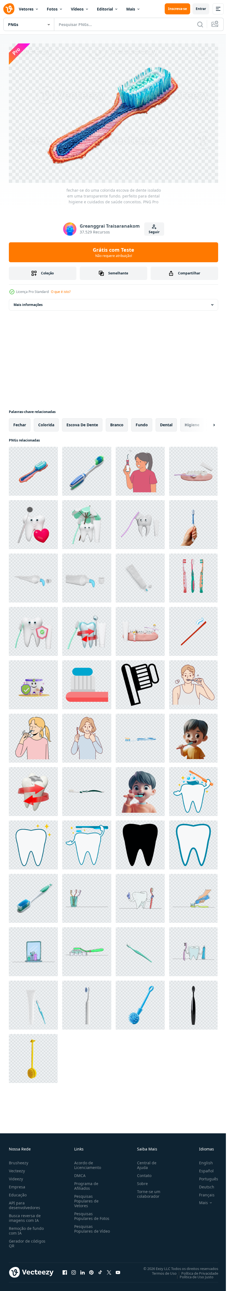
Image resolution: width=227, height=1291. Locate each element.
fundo (142, 422)
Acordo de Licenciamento (86, 1162)
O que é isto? (61, 291)
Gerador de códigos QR (27, 1241)
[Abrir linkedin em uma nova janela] (82, 1269)
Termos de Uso (160, 1270)
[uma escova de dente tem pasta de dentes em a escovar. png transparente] (140, 948)
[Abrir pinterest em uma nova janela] (91, 1269)
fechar (19, 422)
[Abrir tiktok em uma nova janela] (100, 1269)
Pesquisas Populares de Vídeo (85, 1228)
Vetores (26, 9)
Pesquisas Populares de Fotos (90, 1213)
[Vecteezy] (8, 8)
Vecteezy (17, 1168)
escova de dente (82, 422)
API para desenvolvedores (24, 1202)
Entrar (201, 8)
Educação (18, 1192)
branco (116, 422)
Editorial (105, 9)
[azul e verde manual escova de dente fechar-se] (86, 468)
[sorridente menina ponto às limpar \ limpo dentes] (86, 735)
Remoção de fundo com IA (26, 1228)
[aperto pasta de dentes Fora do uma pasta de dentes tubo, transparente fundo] (33, 575)
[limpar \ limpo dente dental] (33, 842)
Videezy (16, 1176)
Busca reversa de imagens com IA (25, 1215)
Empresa (17, 1184)
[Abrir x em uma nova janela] (109, 1269)
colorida (46, 422)
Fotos (52, 9)
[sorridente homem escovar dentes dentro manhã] (193, 682)
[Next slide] (205, 422)
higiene (192, 422)
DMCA (78, 1172)
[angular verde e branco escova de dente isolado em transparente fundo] (33, 895)
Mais (130, 9)
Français (202, 1192)
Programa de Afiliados (85, 1183)
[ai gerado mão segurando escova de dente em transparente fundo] (193, 521)
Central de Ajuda (144, 1162)
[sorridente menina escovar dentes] (33, 735)
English (202, 1160)
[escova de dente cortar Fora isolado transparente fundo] (193, 575)
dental (166, 422)
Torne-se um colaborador (146, 1191)
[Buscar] (200, 24)
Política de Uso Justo (192, 1273)
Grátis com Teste (113, 252)
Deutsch (202, 1184)
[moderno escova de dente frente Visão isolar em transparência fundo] (86, 1002)
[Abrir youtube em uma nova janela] (118, 1269)
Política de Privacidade (195, 1270)
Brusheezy (18, 1160)
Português (204, 1176)
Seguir (154, 232)
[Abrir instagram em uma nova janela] (73, 1269)
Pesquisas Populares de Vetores (85, 1198)
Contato (142, 1172)
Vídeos (77, 9)
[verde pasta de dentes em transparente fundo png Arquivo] (86, 788)
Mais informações (28, 302)
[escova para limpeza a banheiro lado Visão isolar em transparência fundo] (140, 1002)
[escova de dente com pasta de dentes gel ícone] (86, 682)
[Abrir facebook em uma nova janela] (65, 1269)
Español (202, 1168)
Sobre (140, 1180)
